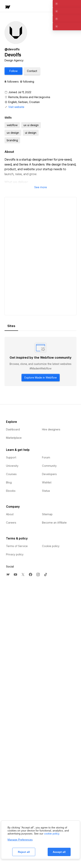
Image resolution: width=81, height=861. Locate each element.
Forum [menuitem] (46, 457)
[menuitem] (8, 574)
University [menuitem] (12, 465)
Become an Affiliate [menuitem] (54, 522)
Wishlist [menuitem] (46, 482)
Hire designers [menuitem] (51, 429)
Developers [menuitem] (49, 474)
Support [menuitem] (11, 457)
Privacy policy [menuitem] (15, 554)
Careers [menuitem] (11, 522)
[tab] (11, 326)
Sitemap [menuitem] (47, 514)
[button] (13, 71)
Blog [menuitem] (9, 482)
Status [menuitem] (46, 490)
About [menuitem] (10, 514)
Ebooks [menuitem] (10, 490)
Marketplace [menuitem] (14, 437)
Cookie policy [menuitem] (51, 546)
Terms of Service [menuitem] (17, 546)
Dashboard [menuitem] (13, 429)
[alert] (40, 4)
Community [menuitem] (49, 465)
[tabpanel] (40, 361)
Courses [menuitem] (11, 474)
